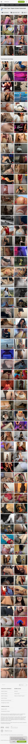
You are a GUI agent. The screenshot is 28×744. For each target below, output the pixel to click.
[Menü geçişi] (1, 2)
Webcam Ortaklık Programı (19, 695)
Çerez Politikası (4, 698)
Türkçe (22, 684)
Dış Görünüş (6, 12)
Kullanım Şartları (4, 693)
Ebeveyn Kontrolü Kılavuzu (6, 700)
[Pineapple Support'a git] (2, 731)
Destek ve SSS (4, 709)
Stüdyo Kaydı (16, 693)
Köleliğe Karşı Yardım (5, 702)
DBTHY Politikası (4, 695)
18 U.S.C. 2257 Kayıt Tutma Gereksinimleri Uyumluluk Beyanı (12, 734)
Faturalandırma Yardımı (5, 711)
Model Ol (16, 691)
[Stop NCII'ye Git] (8, 731)
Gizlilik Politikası (4, 691)
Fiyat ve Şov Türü (16, 12)
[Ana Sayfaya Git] (8, 1)
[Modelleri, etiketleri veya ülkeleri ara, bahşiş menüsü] (26, 5)
